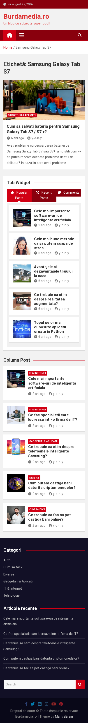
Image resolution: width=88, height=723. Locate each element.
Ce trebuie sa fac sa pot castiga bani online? (49, 517)
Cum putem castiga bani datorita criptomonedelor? (52, 485)
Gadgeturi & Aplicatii (22, 115)
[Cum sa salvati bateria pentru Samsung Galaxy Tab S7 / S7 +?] (44, 100)
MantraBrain (64, 716)
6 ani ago (17, 138)
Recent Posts (46, 195)
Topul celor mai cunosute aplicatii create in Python (50, 327)
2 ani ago (44, 225)
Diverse (34, 477)
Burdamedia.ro (26, 16)
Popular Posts (21, 195)
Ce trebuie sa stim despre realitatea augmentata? (50, 299)
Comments (71, 192)
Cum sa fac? (37, 509)
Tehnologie (11, 595)
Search (80, 684)
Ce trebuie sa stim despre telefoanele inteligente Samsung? (51, 451)
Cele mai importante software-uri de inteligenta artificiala (52, 215)
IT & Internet (37, 373)
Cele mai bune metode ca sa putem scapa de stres (54, 243)
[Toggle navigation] (22, 35)
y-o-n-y (37, 138)
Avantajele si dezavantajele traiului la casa (53, 271)
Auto (7, 560)
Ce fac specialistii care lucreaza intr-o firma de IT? (52, 417)
